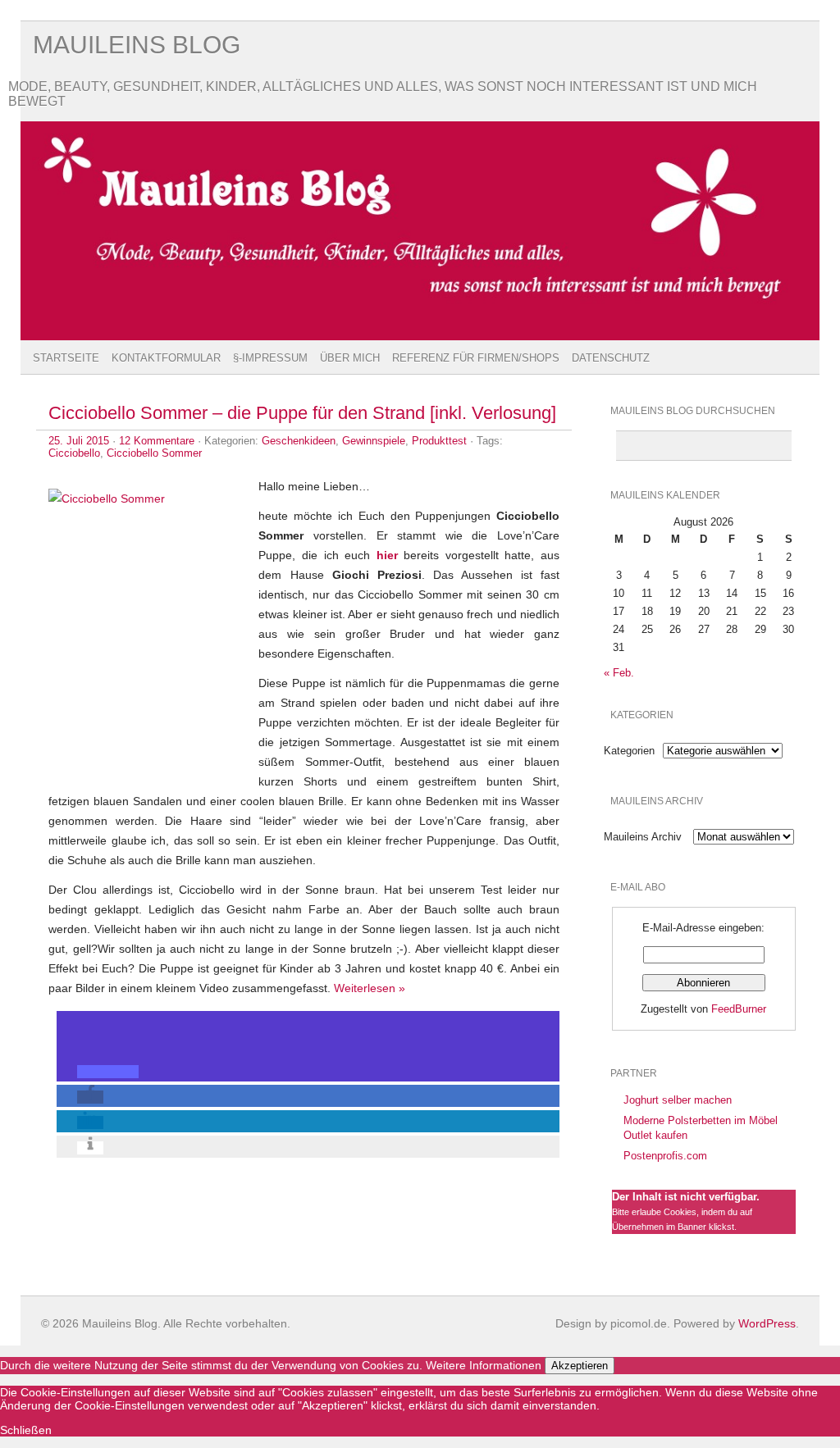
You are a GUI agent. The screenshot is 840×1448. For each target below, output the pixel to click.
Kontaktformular (166, 358)
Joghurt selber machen (677, 1100)
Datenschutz (611, 358)
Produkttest (439, 441)
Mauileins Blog (136, 44)
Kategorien (629, 750)
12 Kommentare (156, 441)
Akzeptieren (579, 1365)
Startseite (66, 358)
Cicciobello (74, 453)
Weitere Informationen (483, 1365)
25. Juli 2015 (78, 441)
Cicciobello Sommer (154, 453)
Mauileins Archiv (643, 837)
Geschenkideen (299, 441)
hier (387, 555)
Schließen (26, 1430)
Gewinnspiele (373, 441)
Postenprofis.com (665, 1156)
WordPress (767, 1323)
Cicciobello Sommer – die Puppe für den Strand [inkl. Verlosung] (302, 413)
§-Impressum (270, 358)
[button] (108, 1071)
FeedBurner (738, 1009)
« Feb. (619, 673)
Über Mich (350, 358)
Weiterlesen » (369, 988)
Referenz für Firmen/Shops (475, 358)
